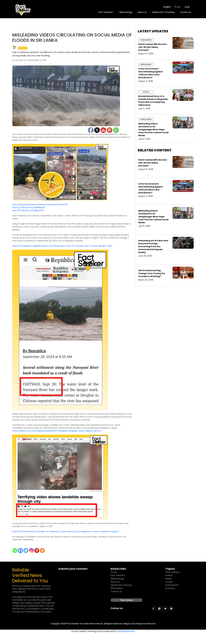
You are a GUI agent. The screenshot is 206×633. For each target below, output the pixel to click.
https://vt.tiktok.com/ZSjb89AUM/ (28, 207)
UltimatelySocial (126, 631)
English (167, 6)
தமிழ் (187, 6)
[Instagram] (31, 550)
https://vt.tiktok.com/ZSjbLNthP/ (28, 210)
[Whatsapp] (14, 550)
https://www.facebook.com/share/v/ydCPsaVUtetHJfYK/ (40, 204)
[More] (42, 550)
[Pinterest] (36, 550)
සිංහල (178, 6)
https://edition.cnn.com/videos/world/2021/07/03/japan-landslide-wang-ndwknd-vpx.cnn (56, 430)
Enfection (151, 623)
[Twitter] (25, 550)
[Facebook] (20, 550)
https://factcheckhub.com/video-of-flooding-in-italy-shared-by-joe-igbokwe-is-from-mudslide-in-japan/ (65, 531)
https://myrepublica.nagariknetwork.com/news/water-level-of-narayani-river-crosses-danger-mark (62, 246)
